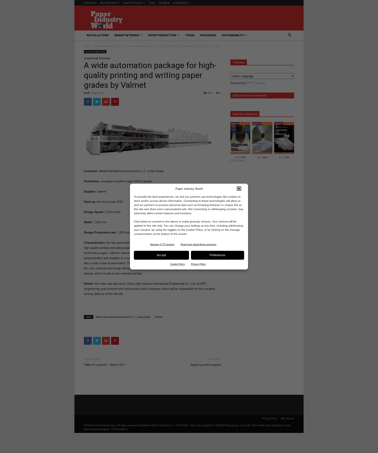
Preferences (217, 255)
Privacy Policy (198, 264)
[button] (239, 189)
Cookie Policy (177, 264)
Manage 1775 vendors (162, 244)
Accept (161, 255)
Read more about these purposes (198, 244)
